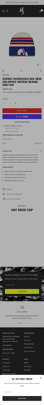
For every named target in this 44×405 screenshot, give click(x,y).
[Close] (41, 378)
